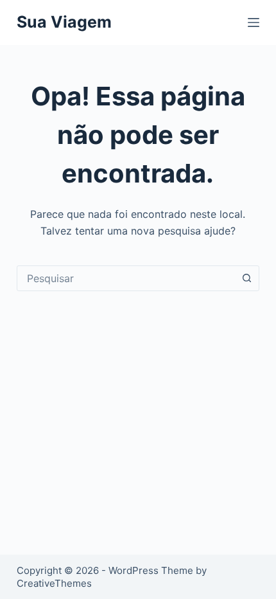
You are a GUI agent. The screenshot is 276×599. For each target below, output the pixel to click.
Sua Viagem (64, 21)
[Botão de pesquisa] (246, 278)
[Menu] (253, 22)
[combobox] (125, 278)
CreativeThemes (54, 583)
